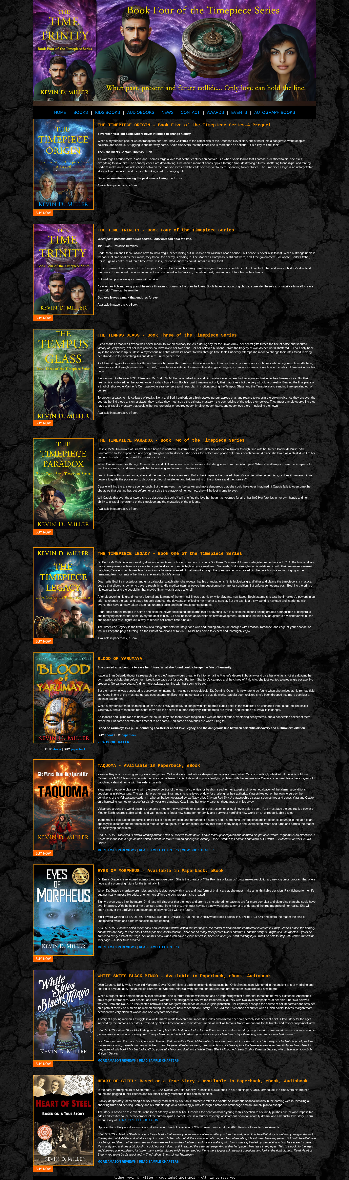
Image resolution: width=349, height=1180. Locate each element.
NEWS (167, 112)
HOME (60, 112)
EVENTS (239, 112)
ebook (109, 735)
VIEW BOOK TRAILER (113, 742)
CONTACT (190, 112)
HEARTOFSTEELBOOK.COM (138, 1120)
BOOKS (81, 112)
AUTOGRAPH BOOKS (274, 112)
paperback (129, 735)
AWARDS (215, 112)
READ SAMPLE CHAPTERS (159, 850)
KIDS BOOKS (107, 112)
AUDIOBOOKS (140, 112)
